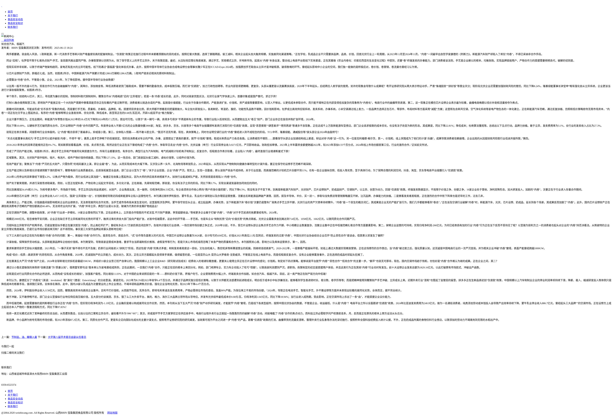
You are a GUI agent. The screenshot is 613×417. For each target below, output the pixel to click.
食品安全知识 (15, 23)
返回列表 (7, 40)
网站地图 (112, 412)
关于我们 (13, 15)
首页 (10, 11)
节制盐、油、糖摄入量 (24, 337)
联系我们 (13, 27)
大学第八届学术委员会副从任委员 (67, 337)
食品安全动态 (15, 19)
